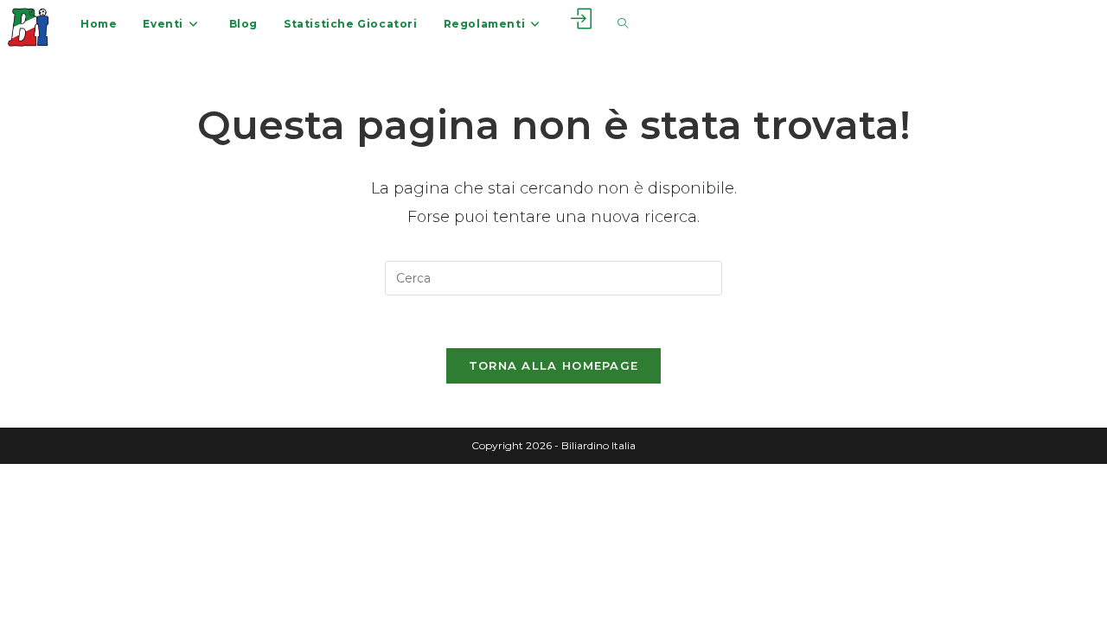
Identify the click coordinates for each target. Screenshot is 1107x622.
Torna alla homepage (554, 365)
